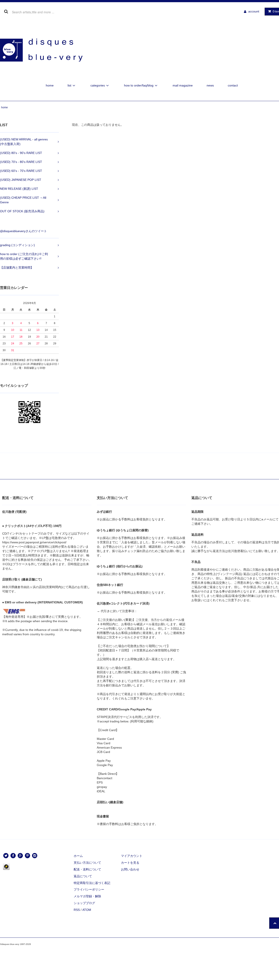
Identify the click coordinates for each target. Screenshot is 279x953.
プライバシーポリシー (89, 889)
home (50, 85)
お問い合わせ (130, 869)
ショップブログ (84, 903)
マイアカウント (131, 856)
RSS (77, 910)
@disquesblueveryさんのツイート (23, 231)
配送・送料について (87, 869)
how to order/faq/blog (138, 85)
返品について (83, 876)
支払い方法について (87, 862)
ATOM (86, 910)
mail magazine (183, 85)
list (69, 85)
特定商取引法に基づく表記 (92, 883)
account (253, 11)
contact (233, 85)
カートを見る (130, 862)
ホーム (78, 856)
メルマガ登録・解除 (87, 896)
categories (97, 85)
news (210, 85)
